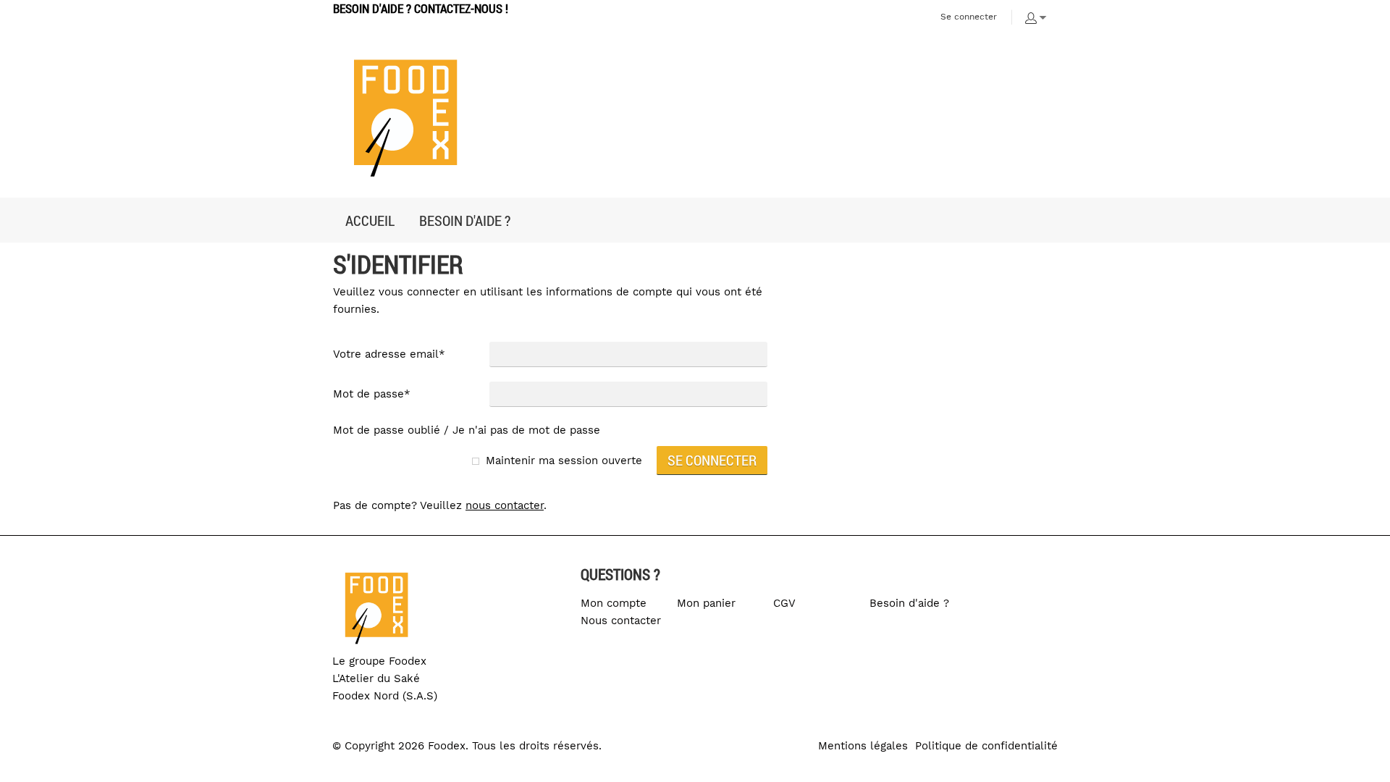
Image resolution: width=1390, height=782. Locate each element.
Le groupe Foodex (379, 661)
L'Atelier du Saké (376, 678)
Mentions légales (863, 745)
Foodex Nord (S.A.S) (384, 695)
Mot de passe (371, 393)
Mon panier (706, 603)
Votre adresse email (389, 354)
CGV (784, 603)
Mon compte (613, 603)
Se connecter (968, 17)
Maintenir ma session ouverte (564, 460)
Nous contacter (621, 620)
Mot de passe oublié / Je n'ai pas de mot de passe (466, 430)
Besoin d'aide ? (909, 603)
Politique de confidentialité (986, 745)
